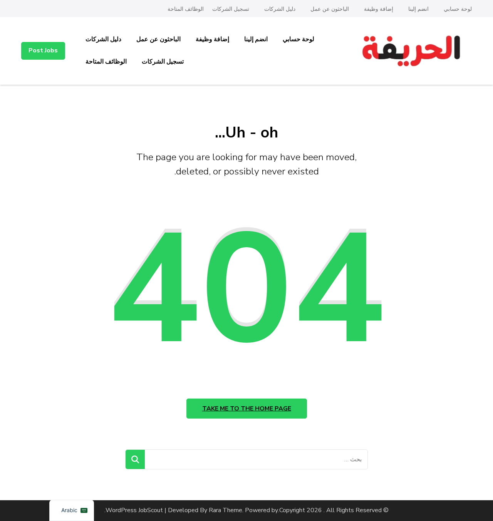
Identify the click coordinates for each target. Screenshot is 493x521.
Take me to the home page (246, 408)
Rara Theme (225, 510)
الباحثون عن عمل (329, 9)
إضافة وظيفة (378, 9)
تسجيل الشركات (230, 9)
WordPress (121, 510)
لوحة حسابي (458, 9)
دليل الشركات (279, 9)
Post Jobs (43, 50)
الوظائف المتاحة (186, 9)
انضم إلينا (418, 9)
